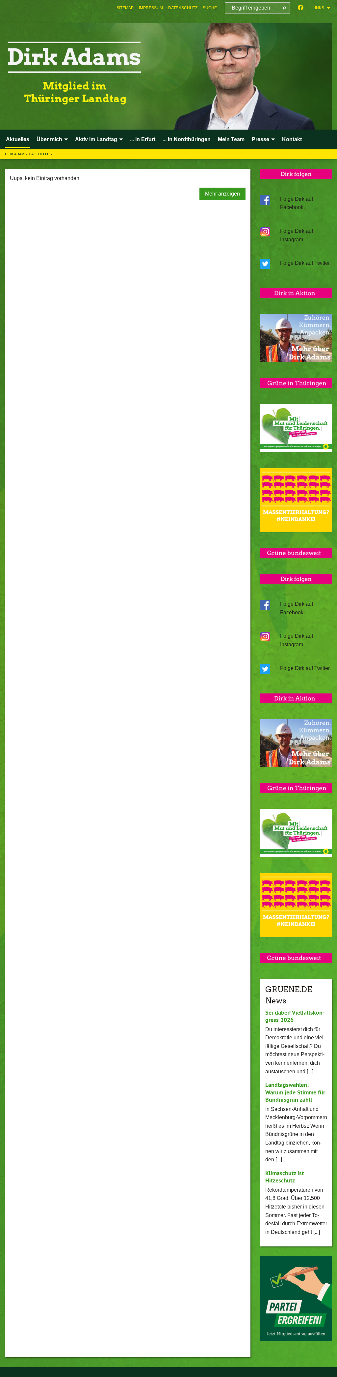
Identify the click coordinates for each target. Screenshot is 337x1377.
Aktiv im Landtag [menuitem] (96, 139)
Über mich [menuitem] (49, 139)
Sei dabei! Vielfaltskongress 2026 (294, 1016)
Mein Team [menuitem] (231, 139)
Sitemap (125, 8)
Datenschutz (182, 8)
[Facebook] (300, 8)
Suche (210, 8)
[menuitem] (125, 8)
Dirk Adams (16, 154)
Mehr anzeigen (222, 194)
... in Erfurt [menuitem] (142, 139)
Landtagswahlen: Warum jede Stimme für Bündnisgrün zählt (295, 1092)
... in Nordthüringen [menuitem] (187, 139)
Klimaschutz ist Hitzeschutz (284, 1176)
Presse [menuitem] (260, 139)
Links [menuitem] (318, 8)
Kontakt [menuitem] (292, 139)
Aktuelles (41, 154)
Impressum (151, 8)
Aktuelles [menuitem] (17, 139)
